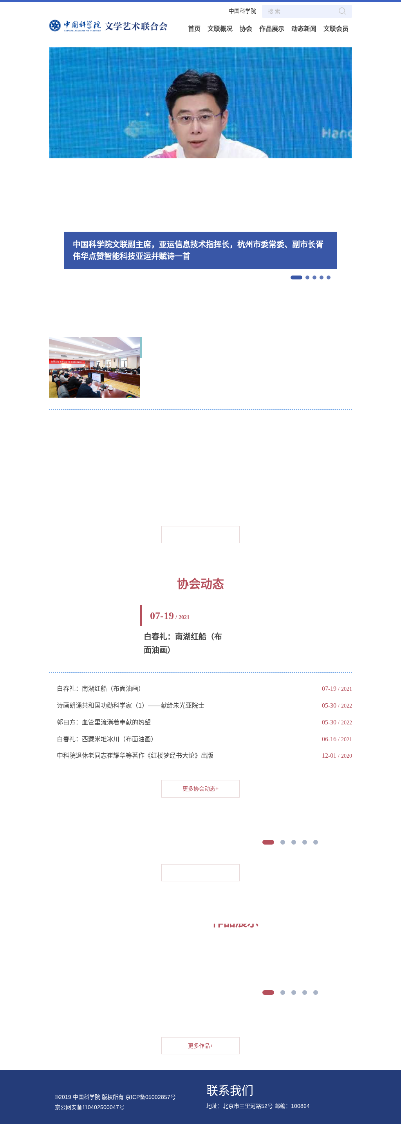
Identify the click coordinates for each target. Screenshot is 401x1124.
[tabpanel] (227, 793)
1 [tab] (268, 842)
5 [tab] (315, 842)
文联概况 (220, 28)
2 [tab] (282, 842)
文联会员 (336, 28)
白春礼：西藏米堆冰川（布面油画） (107, 739)
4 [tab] (304, 842)
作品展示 (271, 28)
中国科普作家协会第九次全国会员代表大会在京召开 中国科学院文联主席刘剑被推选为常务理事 (189, 468)
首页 (194, 28)
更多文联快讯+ (200, 534)
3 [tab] (293, 842)
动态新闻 (303, 28)
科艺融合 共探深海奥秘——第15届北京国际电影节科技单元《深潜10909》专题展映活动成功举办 (192, 442)
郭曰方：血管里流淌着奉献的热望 (104, 722)
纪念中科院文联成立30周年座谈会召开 (183, 375)
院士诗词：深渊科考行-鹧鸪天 (98, 484)
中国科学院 (242, 11)
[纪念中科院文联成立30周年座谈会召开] (94, 367)
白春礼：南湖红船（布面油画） (183, 643)
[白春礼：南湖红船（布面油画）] (94, 609)
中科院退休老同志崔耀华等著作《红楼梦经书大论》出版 (135, 755)
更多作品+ (200, 873)
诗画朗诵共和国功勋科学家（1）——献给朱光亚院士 (130, 705)
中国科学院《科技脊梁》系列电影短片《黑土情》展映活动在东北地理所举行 (163, 425)
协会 (246, 28)
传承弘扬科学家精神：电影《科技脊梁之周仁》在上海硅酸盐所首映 (151, 501)
